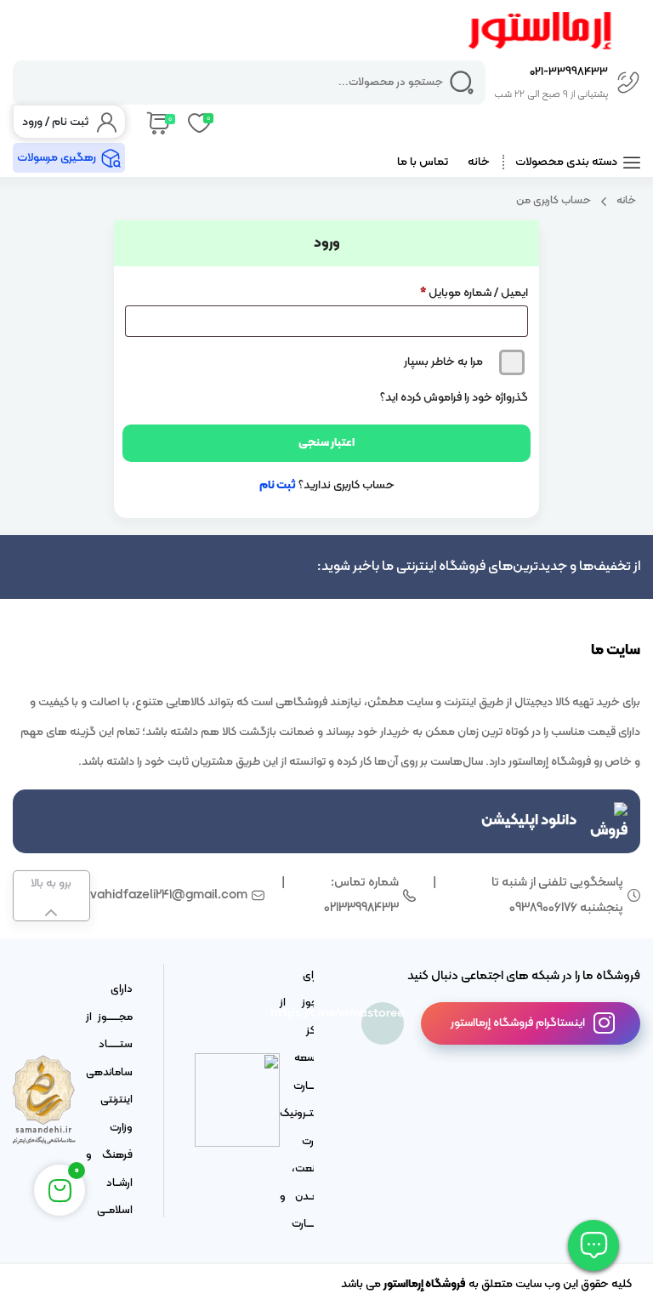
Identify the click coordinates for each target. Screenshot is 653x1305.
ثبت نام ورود (55, 122)
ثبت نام (277, 485)
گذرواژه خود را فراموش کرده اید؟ (454, 398)
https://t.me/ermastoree (382, 1014)
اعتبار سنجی (326, 443)
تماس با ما (422, 162)
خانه (479, 162)
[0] (157, 121)
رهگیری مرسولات (56, 158)
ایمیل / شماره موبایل (474, 293)
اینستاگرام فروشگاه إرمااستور (518, 1023)
